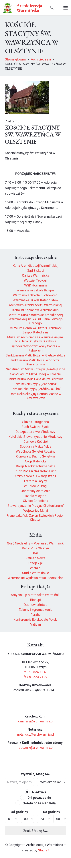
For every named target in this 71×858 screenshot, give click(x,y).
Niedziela (38, 792)
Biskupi (35, 600)
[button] (52, 8)
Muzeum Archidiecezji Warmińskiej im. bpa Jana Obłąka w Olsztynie (35, 339)
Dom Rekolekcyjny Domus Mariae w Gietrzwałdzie (35, 396)
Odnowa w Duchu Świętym (35, 456)
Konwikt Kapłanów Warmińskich (35, 310)
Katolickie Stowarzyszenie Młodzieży (35, 437)
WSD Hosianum (35, 285)
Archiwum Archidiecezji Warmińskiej (35, 305)
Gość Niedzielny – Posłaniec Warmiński (35, 543)
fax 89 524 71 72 (36, 677)
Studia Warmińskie (35, 573)
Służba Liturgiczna (35, 422)
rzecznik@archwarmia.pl (35, 747)
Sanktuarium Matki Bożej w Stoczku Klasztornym (35, 362)
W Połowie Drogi (35, 486)
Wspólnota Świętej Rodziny (35, 451)
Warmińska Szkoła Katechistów (35, 300)
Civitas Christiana (35, 501)
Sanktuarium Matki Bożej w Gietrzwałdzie (35, 355)
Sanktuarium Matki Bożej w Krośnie (35, 374)
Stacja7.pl (35, 563)
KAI (35, 553)
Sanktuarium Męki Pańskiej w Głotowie (36, 379)
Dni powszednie (39, 798)
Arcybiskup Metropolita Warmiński (35, 595)
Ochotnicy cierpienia (35, 491)
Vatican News (35, 558)
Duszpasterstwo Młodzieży (35, 432)
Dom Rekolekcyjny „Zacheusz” (35, 384)
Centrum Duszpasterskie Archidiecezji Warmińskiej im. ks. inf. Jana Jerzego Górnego (36, 319)
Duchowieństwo (35, 605)
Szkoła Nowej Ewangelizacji (35, 476)
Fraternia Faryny (35, 481)
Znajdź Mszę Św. (35, 831)
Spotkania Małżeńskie (35, 446)
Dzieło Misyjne (35, 496)
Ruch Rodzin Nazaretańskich (35, 471)
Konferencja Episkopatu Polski (35, 619)
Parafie (36, 614)
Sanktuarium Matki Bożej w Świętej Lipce (35, 369)
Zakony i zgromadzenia (35, 610)
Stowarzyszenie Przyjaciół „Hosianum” (35, 506)
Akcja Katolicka (35, 461)
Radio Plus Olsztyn (35, 548)
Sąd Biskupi (35, 270)
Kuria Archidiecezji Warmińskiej (35, 265)
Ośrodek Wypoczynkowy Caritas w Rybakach (35, 348)
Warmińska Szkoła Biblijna (35, 290)
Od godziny (19, 812)
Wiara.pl (35, 568)
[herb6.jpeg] (7, 8)
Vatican (35, 624)
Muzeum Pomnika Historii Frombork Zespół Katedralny (36, 330)
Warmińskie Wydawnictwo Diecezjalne (36, 578)
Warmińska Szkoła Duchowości (35, 295)
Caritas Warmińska (35, 275)
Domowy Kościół (35, 441)
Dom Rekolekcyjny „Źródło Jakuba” (36, 389)
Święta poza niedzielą (39, 803)
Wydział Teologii (35, 280)
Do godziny (51, 812)
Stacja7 (43, 850)
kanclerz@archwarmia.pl (35, 721)
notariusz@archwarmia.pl (35, 734)
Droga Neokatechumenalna (35, 466)
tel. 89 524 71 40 (35, 672)
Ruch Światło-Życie (35, 427)
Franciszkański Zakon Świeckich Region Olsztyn (35, 518)
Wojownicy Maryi (35, 510)
